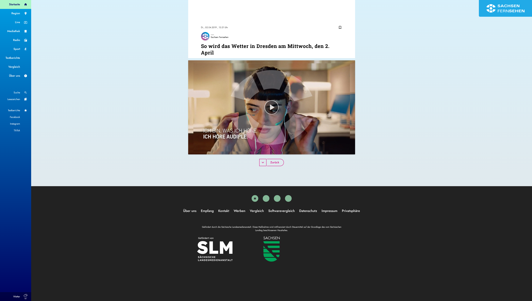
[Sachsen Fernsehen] (505, 8)
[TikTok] (288, 198)
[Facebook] (266, 198)
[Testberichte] (255, 198)
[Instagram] (277, 198)
